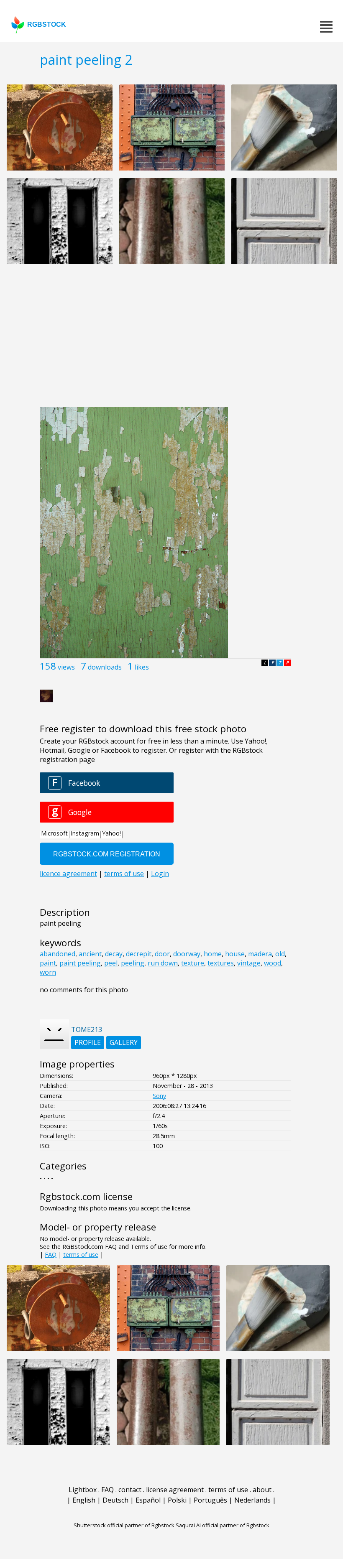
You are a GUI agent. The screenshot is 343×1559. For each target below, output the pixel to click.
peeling (132, 963)
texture (192, 963)
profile (87, 1042)
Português (210, 1500)
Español (148, 1500)
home (213, 953)
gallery (124, 1042)
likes (142, 667)
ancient (90, 953)
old (280, 953)
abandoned (57, 953)
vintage (249, 963)
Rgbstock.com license (86, 1196)
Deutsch (115, 1500)
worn (48, 972)
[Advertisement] (171, 340)
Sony (159, 1096)
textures (220, 963)
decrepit (138, 953)
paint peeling (80, 963)
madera (260, 953)
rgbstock (46, 24)
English (83, 1500)
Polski (177, 1500)
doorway (186, 953)
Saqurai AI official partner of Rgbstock (222, 1525)
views (66, 667)
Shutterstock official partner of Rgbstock (124, 1525)
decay (114, 953)
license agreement (175, 1489)
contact (129, 1489)
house (235, 953)
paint (48, 963)
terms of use (80, 1254)
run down (163, 963)
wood (272, 963)
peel (111, 963)
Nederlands (252, 1500)
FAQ (50, 1254)
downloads (105, 667)
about (262, 1489)
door (162, 953)
